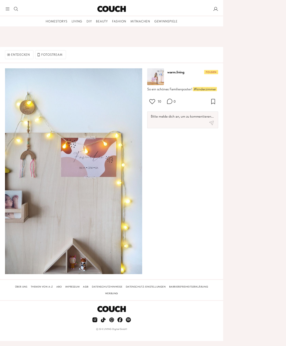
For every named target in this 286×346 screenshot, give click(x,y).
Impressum (72, 286)
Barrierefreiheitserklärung (188, 286)
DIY (89, 21)
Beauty (102, 21)
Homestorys (56, 21)
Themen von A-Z (42, 286)
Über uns (21, 286)
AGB (86, 286)
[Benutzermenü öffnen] (215, 9)
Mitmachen (140, 21)
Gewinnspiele (166, 21)
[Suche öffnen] (15, 9)
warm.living (175, 72)
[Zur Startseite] (111, 9)
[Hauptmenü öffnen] (7, 9)
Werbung (111, 293)
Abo (59, 286)
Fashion (119, 21)
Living (77, 21)
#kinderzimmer (205, 89)
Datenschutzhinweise (107, 286)
